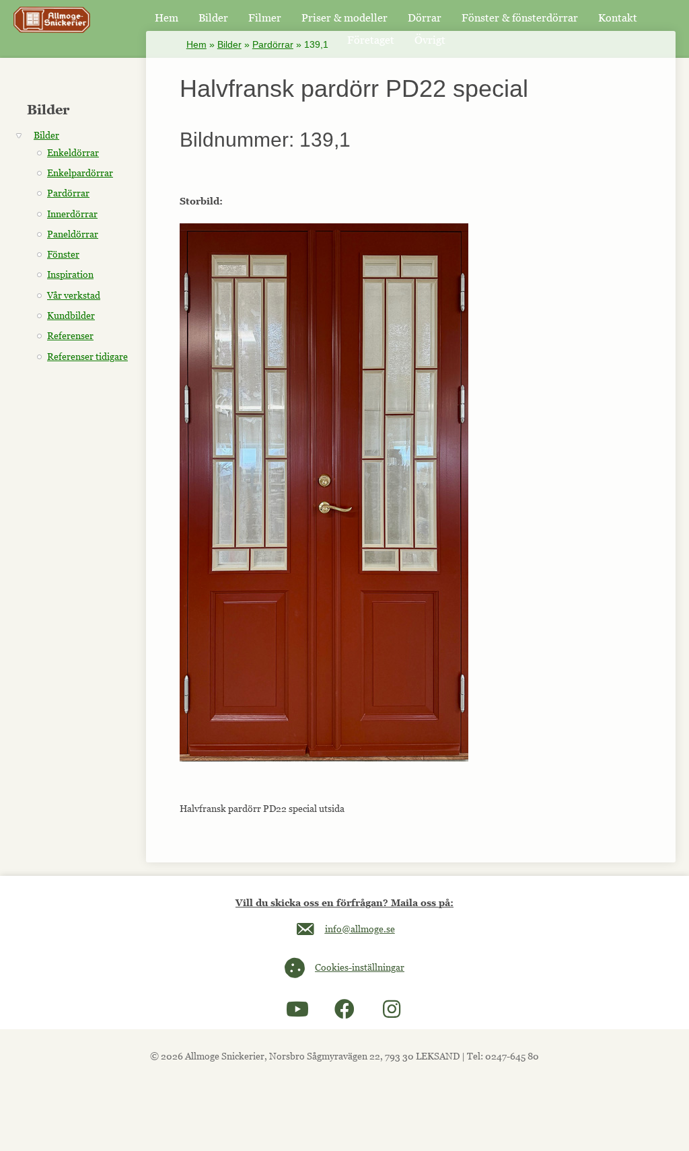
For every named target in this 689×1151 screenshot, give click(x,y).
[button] (297, 1009)
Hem (196, 44)
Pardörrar (272, 44)
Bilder (229, 44)
